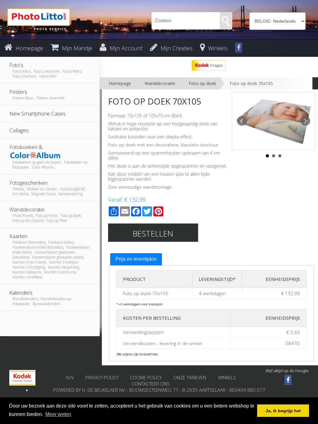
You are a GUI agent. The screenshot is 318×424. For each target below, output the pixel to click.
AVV (70, 377)
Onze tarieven (190, 377)
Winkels (227, 377)
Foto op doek (202, 83)
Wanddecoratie (160, 83)
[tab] (136, 259)
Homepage (120, 83)
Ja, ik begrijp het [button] (283, 410)
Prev (242, 121)
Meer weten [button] (58, 414)
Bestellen (153, 233)
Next (305, 121)
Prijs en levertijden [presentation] (136, 259)
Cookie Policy (146, 377)
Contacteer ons (151, 384)
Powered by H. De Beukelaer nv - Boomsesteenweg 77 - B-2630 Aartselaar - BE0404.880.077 (159, 390)
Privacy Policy (101, 377)
